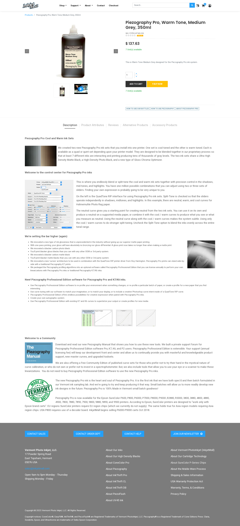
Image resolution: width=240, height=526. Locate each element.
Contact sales (36, 433)
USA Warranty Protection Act (187, 481)
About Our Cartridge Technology (189, 456)
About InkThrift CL (116, 481)
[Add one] (136, 73)
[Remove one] (136, 76)
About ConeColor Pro (117, 462)
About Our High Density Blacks (123, 456)
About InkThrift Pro (116, 475)
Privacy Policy (178, 493)
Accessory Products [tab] (164, 125)
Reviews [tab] (113, 125)
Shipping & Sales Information (187, 475)
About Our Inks (114, 450)
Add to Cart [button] (136, 84)
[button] (27, 51)
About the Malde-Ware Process (188, 468)
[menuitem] (101, 5)
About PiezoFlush (115, 493)
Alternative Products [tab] (135, 125)
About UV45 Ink (114, 500)
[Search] (192, 5)
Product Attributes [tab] (92, 125)
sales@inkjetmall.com (37, 468)
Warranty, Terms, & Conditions (187, 487)
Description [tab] (70, 125)
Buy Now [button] (157, 84)
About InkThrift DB (116, 487)
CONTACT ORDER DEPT (88, 433)
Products (29, 15)
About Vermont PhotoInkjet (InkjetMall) (192, 450)
